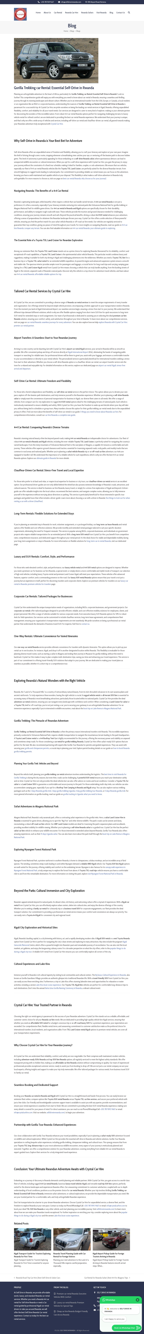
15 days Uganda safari (49, 834)
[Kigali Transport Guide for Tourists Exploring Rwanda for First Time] (32, 1239)
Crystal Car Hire (57, 124)
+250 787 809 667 (47, 2)
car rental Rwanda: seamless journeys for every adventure (49, 322)
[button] (129, 12)
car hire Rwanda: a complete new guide (60, 415)
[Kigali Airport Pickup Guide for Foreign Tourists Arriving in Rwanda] (111, 1239)
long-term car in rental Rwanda (99, 541)
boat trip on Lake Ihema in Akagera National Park (102, 708)
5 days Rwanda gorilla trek (115, 791)
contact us (85, 624)
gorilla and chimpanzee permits (37, 748)
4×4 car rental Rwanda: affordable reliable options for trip (39, 274)
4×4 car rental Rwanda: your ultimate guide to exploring (94, 228)
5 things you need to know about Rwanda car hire (99, 412)
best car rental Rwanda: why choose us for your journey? (84, 178)
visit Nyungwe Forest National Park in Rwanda (105, 874)
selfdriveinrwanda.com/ (56, 1112)
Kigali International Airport (78, 352)
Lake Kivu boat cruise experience (48, 985)
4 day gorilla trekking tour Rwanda (89, 791)
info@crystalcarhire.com (23, 1112)
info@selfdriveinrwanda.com (71, 2)
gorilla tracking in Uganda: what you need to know (82, 794)
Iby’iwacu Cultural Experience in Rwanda (110, 975)
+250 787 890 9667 (107, 1109)
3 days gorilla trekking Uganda (63, 791)
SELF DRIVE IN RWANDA (67, 1330)
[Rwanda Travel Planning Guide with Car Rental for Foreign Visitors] (72, 1239)
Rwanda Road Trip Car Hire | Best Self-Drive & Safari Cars (37, 1278)
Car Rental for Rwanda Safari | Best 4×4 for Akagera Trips (106, 1278)
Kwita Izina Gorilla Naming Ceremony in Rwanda (63, 988)
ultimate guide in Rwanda (46, 458)
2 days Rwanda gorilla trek (41, 791)
